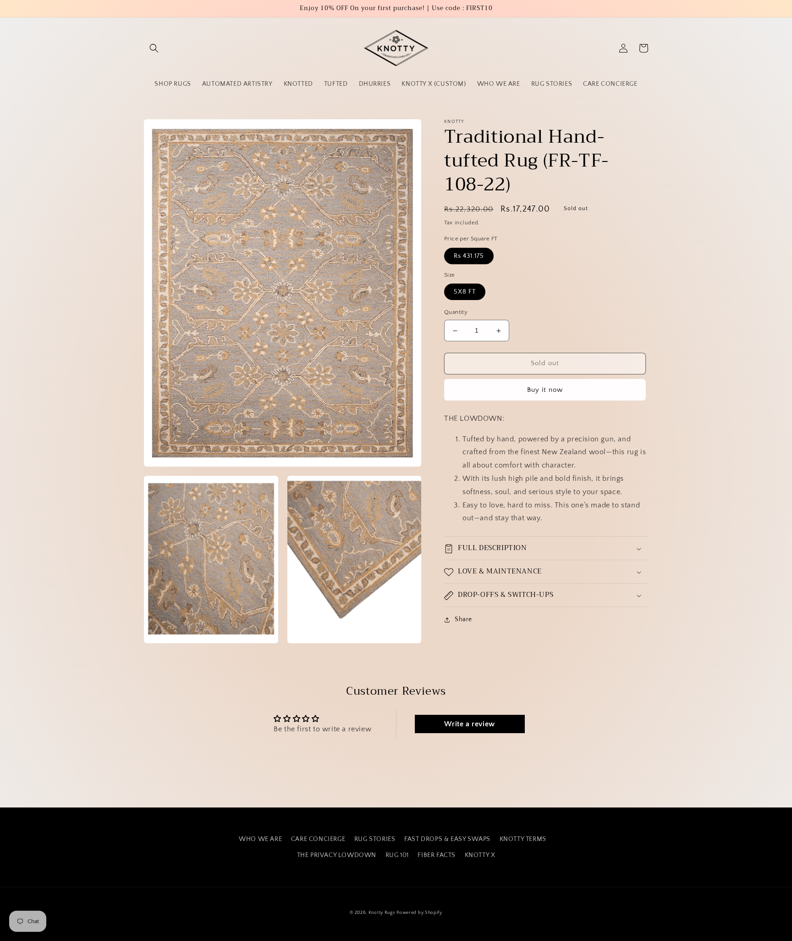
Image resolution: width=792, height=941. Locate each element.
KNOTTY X (480, 855)
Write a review (469, 724)
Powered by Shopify (419, 912)
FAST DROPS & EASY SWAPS (447, 839)
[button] (154, 48)
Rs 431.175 (469, 256)
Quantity (456, 312)
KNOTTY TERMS (523, 839)
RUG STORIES (375, 839)
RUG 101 (397, 855)
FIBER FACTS (437, 855)
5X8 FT (465, 292)
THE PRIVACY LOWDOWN (336, 855)
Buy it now (545, 390)
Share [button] (463, 620)
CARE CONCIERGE (318, 839)
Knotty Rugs (381, 912)
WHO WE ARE (260, 839)
